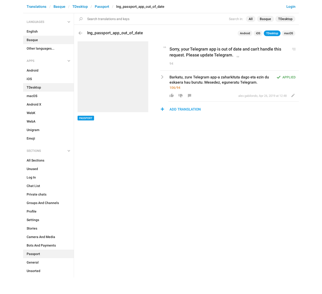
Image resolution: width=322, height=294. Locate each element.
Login (290, 6)
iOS (258, 33)
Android (245, 33)
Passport (102, 6)
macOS (288, 33)
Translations (36, 6)
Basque (59, 6)
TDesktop (80, 6)
